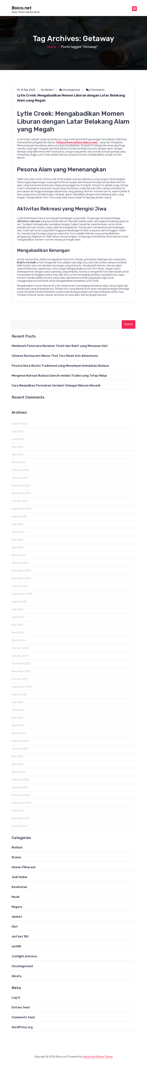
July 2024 (18, 609)
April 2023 (18, 725)
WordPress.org (22, 1027)
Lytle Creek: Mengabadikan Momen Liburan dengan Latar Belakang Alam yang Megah (71, 97)
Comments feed (23, 1017)
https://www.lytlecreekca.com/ (77, 142)
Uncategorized (71, 89)
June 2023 (18, 710)
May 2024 (17, 624)
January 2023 (20, 748)
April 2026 (18, 454)
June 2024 (18, 617)
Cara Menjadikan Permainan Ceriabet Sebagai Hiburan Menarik (56, 385)
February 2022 (20, 779)
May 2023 (17, 717)
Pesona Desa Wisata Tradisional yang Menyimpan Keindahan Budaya (60, 365)
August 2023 (19, 694)
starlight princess (24, 956)
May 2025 (17, 539)
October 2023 (20, 679)
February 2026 (20, 470)
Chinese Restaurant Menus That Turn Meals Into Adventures (55, 355)
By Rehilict (47, 89)
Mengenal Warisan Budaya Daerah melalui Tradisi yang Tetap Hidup (59, 375)
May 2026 (17, 446)
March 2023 (19, 733)
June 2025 (18, 532)
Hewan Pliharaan (24, 867)
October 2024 (20, 586)
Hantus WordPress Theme (98, 1056)
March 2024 (19, 640)
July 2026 (18, 431)
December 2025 (21, 485)
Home (51, 47)
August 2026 (19, 423)
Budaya (17, 847)
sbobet (17, 916)
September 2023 (22, 686)
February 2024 (20, 648)
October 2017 (19, 826)
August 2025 (19, 516)
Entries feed (21, 1007)
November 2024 (21, 578)
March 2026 (19, 462)
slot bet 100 (20, 936)
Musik (16, 897)
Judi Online (19, 877)
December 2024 (21, 570)
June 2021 (18, 810)
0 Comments (97, 89)
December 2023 (21, 663)
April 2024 (18, 632)
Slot (15, 926)
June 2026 (18, 439)
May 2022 (17, 756)
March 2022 (19, 771)
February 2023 (20, 741)
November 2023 (21, 671)
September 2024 (22, 593)
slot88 (16, 946)
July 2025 (18, 524)
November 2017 (21, 818)
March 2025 (19, 555)
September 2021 (21, 802)
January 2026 (20, 477)
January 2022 (20, 787)
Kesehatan (19, 887)
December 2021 (21, 795)
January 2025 (20, 563)
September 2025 (22, 508)
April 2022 (18, 764)
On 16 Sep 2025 (26, 89)
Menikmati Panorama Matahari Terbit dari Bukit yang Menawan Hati (60, 346)
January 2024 (20, 655)
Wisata (16, 976)
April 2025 (18, 547)
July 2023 (18, 702)
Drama (16, 857)
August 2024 (19, 601)
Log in (16, 997)
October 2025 (20, 501)
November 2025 (21, 493)
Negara (17, 906)
